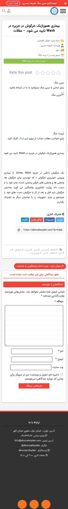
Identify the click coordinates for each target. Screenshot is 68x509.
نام (60, 351)
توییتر (60, 220)
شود (60, 253)
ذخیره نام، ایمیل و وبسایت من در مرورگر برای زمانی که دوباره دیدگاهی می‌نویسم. (36, 377)
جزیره (27, 250)
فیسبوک (49, 220)
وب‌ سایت (57, 367)
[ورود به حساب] (8, 11)
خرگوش (18, 250)
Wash (53, 250)
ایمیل (59, 359)
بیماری (44, 250)
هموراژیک (35, 253)
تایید (36, 250)
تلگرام (25, 220)
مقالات (52, 253)
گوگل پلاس (36, 220)
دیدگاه (59, 301)
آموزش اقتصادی (43, 40)
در (10, 250)
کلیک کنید (13, 3)
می (44, 253)
